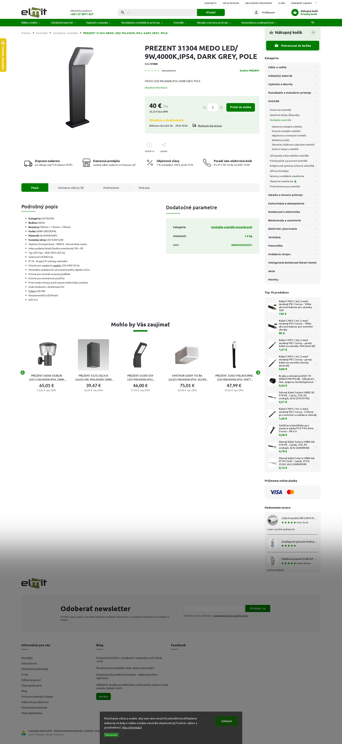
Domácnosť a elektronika (284, 212)
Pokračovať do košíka (296, 45)
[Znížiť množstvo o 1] (204, 107)
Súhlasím (226, 721)
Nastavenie (111, 735)
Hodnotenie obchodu (34, 707)
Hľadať (211, 12)
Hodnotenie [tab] (111, 187)
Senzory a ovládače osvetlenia (287, 176)
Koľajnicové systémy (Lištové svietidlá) (292, 165)
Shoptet (40, 734)
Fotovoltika (275, 245)
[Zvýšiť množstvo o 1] (221, 107)
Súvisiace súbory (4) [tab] (71, 187)
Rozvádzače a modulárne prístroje (289, 92)
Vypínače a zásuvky (280, 84)
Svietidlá (273, 101)
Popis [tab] (34, 187)
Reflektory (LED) (280, 140)
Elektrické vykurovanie (282, 228)
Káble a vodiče (277, 67)
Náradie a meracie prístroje (285, 195)
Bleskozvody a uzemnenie (284, 220)
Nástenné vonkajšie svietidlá (287, 126)
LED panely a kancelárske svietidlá (289, 155)
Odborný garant (301, 3)
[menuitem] (33, 22)
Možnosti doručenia (210, 125)
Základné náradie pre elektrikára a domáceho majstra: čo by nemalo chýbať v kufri (132, 686)
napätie (57, 265)
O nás (281, 3)
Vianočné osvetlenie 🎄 (283, 181)
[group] (46, 372)
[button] (46, 390)
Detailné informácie (156, 87)
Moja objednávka (31, 713)
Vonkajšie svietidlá (280, 119)
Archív (103, 696)
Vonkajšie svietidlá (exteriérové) (231, 227)
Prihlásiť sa (257, 608)
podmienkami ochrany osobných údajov (231, 615)
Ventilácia (274, 237)
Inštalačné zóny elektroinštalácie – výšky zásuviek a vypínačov (127, 676)
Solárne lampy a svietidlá (285, 148)
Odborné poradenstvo (35, 702)
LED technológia (279, 170)
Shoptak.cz (59, 734)
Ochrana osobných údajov (37, 696)
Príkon (32, 291)
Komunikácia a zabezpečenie (286, 203)
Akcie (271, 271)
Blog (24, 691)
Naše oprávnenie (31, 685)
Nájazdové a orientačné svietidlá (289, 135)
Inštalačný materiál (280, 75)
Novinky (273, 279)
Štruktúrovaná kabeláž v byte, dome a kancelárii (125, 668)
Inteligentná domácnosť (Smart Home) (292, 262)
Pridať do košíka (240, 107)
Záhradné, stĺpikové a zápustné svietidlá (293, 144)
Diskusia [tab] (144, 187)
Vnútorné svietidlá (280, 109)
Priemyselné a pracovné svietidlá (288, 160)
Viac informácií (132, 727)
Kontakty (211, 3)
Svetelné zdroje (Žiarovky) (285, 114)
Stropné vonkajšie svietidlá (286, 130)
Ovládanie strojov (279, 254)
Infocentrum (231, 3)
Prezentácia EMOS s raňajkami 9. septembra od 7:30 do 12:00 (129, 659)
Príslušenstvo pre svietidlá (285, 186)
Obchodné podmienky (258, 3)
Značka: (249, 70)
